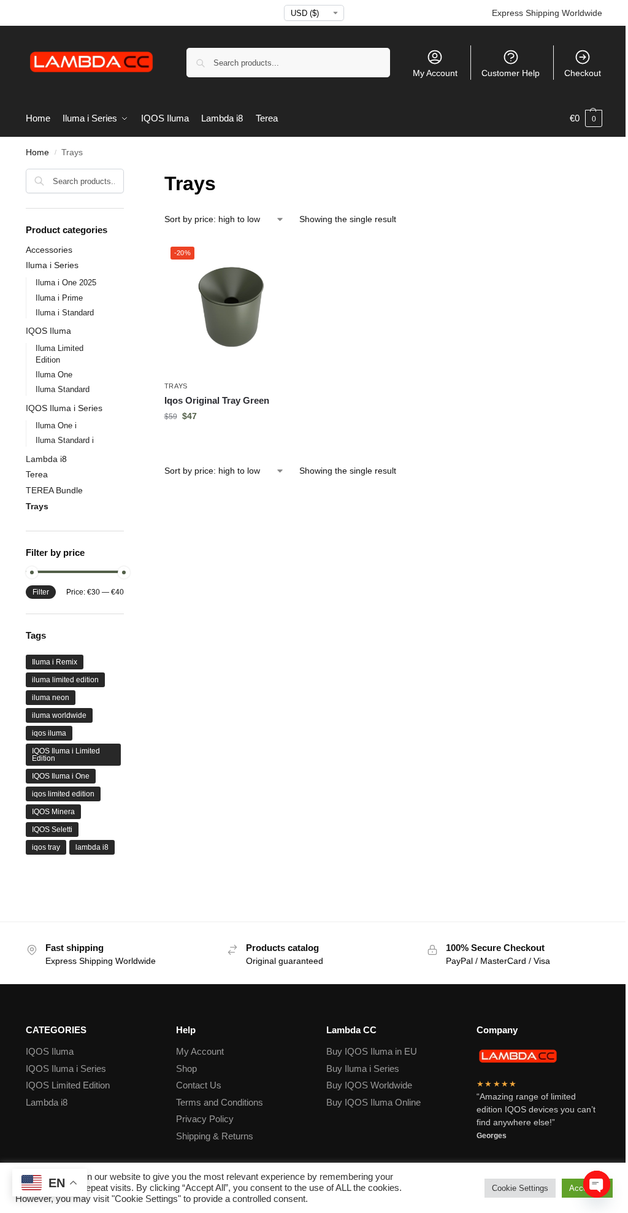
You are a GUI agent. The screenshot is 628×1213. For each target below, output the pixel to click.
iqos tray (46, 847)
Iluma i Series (52, 265)
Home (37, 152)
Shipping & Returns (214, 1136)
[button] (586, 118)
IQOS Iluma (48, 331)
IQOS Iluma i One (61, 776)
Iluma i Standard (65, 312)
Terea (37, 474)
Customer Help (510, 73)
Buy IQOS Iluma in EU (371, 1051)
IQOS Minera (53, 811)
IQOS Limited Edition (68, 1085)
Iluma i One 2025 (66, 282)
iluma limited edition (65, 680)
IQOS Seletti (52, 829)
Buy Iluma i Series (362, 1068)
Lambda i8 (46, 459)
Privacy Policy (205, 1119)
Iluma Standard (63, 389)
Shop (186, 1068)
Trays (176, 386)
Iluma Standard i (65, 440)
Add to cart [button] (231, 442)
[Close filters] (127, 176)
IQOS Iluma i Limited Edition (66, 755)
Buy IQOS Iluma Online (373, 1102)
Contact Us (198, 1085)
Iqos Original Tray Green (216, 400)
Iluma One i (56, 425)
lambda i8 (92, 847)
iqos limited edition (63, 794)
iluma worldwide (59, 715)
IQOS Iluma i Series (64, 408)
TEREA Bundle (54, 490)
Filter (41, 592)
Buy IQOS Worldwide (369, 1085)
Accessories (49, 250)
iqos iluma (49, 733)
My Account (435, 73)
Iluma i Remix (54, 662)
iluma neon (50, 697)
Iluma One (54, 374)
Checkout (582, 73)
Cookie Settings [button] (520, 1188)
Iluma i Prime (59, 297)
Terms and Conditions (219, 1102)
